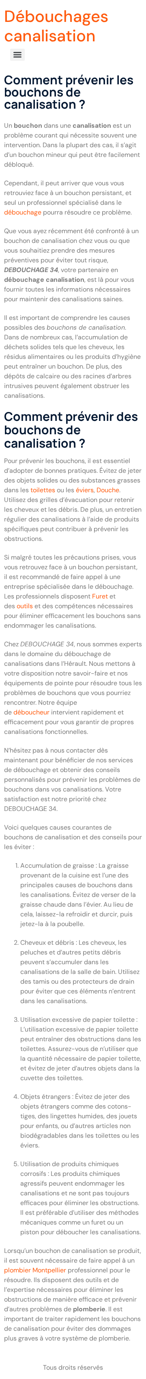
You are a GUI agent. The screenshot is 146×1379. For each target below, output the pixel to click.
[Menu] (17, 55)
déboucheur (32, 712)
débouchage (22, 212)
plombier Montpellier (35, 1270)
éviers (85, 490)
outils (25, 606)
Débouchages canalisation (56, 26)
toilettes (42, 490)
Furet (100, 596)
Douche (108, 490)
